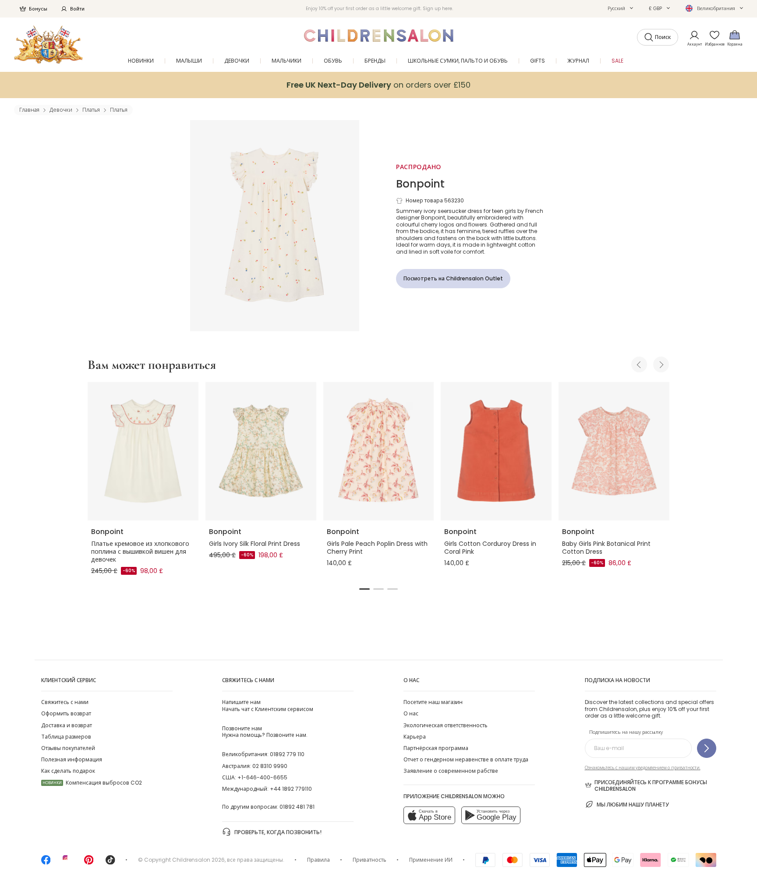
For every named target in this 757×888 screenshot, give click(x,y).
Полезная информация (71, 759)
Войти (77, 8)
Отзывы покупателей (68, 748)
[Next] (661, 364)
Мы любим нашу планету (633, 804)
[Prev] (639, 364)
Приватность (369, 859)
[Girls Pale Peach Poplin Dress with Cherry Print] (378, 451)
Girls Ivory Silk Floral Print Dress (254, 544)
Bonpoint (420, 184)
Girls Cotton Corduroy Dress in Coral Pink (490, 547)
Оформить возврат (66, 713)
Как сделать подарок (68, 771)
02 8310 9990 (269, 766)
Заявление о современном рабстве (450, 771)
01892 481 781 (297, 806)
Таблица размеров (66, 736)
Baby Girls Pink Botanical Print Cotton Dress (606, 547)
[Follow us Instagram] (67, 863)
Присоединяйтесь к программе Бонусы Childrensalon (650, 785)
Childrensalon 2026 (198, 859)
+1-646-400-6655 (262, 777)
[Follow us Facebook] (46, 863)
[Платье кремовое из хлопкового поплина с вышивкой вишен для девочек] (143, 451)
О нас (410, 713)
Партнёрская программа (435, 748)
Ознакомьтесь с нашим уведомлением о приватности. (642, 767)
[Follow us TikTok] (110, 863)
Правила (318, 859)
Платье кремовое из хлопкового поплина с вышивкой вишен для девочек (140, 551)
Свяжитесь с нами (64, 702)
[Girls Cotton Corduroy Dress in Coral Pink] (496, 451)
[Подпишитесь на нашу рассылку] (706, 748)
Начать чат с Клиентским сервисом (267, 705)
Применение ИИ (431, 859)
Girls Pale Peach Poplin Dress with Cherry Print (377, 547)
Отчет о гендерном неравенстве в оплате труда (465, 759)
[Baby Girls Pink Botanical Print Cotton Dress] (614, 451)
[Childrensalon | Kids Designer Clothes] (48, 44)
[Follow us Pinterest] (89, 863)
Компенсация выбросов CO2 (92, 782)
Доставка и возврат (66, 725)
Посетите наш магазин (433, 702)
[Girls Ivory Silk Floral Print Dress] (260, 451)
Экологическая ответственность (445, 725)
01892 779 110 (287, 754)
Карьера (414, 736)
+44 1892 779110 (291, 788)
